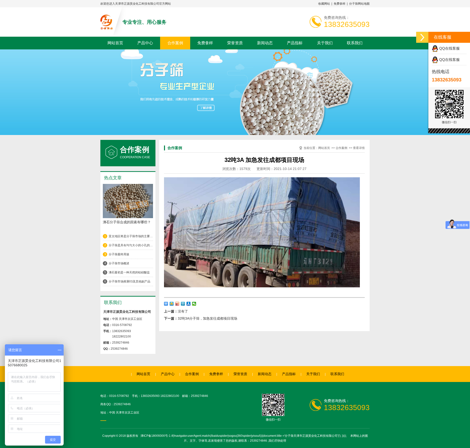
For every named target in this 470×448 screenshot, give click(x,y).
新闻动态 (265, 43)
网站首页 (115, 43)
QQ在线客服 (449, 48)
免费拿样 (339, 3)
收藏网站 (324, 3)
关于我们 (325, 43)
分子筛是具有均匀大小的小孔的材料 (131, 245)
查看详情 (359, 148)
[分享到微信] (194, 304)
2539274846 (122, 404)
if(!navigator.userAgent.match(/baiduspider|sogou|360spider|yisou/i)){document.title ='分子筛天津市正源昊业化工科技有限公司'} (255, 435)
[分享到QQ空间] (172, 304)
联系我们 (355, 43)
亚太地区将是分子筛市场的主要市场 (131, 236)
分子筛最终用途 (119, 254)
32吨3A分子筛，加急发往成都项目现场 (207, 318)
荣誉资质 (235, 43)
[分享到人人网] (189, 304)
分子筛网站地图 (359, 3)
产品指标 (295, 43)
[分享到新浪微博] (177, 304)
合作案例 (175, 43)
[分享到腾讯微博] (183, 304)
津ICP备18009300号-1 (156, 435)
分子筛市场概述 (119, 263)
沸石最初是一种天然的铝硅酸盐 (129, 272)
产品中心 (145, 43)
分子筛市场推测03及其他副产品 (129, 281)
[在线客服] (422, 37)
